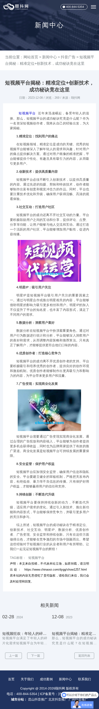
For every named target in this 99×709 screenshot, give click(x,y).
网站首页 (30, 57)
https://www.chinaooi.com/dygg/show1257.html (55, 569)
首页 (11, 679)
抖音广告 (68, 57)
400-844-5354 (75, 6)
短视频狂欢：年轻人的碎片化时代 (24, 634)
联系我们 (84, 679)
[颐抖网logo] (16, 6)
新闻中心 (49, 57)
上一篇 (13, 655)
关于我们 (27, 679)
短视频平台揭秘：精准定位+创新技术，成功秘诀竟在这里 (74, 634)
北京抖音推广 (58, 699)
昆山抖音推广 (37, 699)
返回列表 (84, 655)
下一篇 (35, 655)
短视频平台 (27, 113)
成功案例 (46, 679)
